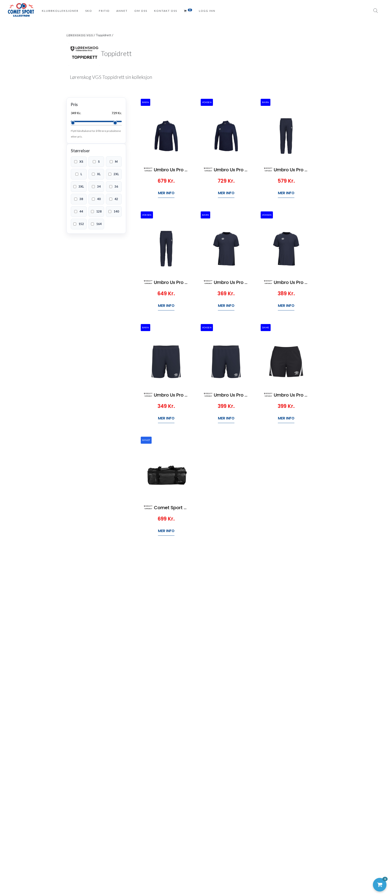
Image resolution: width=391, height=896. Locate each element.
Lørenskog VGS (80, 35)
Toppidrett (104, 35)
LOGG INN (207, 10)
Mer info (166, 193)
